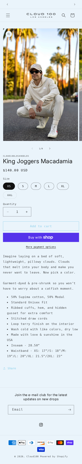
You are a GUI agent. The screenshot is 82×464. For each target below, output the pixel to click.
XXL (12, 196)
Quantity (9, 204)
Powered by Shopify (54, 456)
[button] (8, 15)
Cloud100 (32, 456)
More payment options (41, 247)
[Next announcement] (74, 4)
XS (9, 186)
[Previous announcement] (7, 4)
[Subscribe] (69, 409)
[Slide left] (32, 148)
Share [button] (12, 368)
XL (63, 186)
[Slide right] (49, 148)
